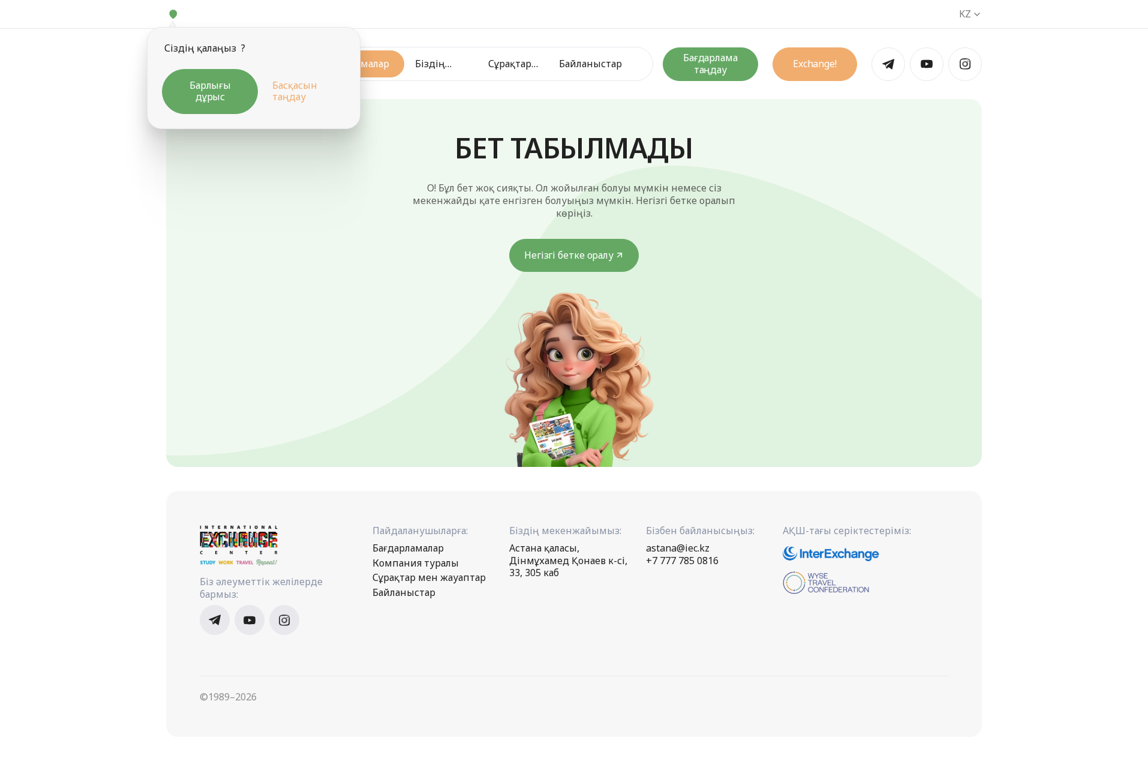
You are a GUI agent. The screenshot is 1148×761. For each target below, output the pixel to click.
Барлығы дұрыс (210, 91)
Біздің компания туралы (439, 64)
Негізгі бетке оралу (569, 255)
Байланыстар (590, 64)
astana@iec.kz (678, 548)
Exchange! (815, 63)
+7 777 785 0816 (682, 561)
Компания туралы (415, 563)
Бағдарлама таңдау (710, 63)
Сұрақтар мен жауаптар (511, 64)
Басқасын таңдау (294, 91)
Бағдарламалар (408, 548)
